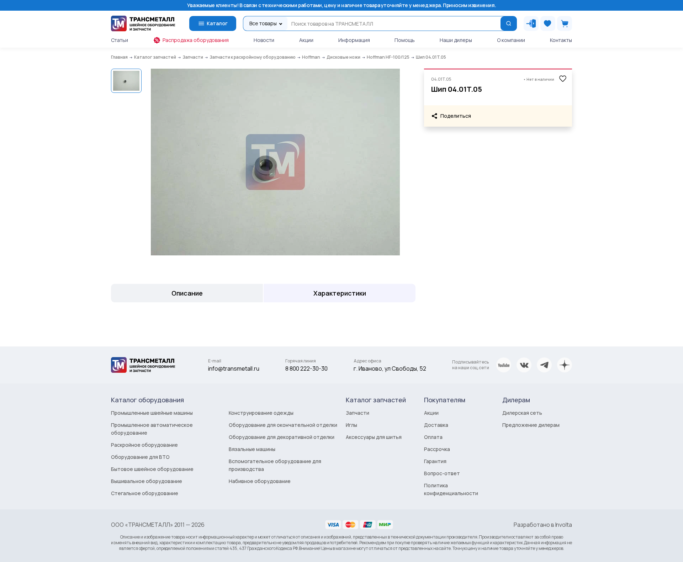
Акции (306, 40)
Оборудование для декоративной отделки (281, 437)
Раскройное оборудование (144, 444)
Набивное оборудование (260, 481)
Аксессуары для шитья (374, 437)
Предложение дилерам (531, 425)
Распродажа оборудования (196, 40)
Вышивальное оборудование (146, 481)
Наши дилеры (456, 40)
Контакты (561, 40)
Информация (354, 40)
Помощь (405, 40)
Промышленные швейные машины (152, 412)
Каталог (217, 23)
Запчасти (357, 412)
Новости (264, 40)
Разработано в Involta (543, 525)
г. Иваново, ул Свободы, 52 (390, 368)
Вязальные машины (252, 449)
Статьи (119, 40)
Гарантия (435, 461)
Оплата (433, 437)
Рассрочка (437, 449)
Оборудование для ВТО (140, 457)
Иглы (351, 425)
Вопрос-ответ (442, 473)
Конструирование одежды (261, 412)
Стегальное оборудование (144, 493)
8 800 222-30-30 (306, 368)
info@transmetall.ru (233, 368)
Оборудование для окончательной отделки (283, 425)
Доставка (436, 425)
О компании (511, 40)
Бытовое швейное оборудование (152, 469)
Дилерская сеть (522, 412)
